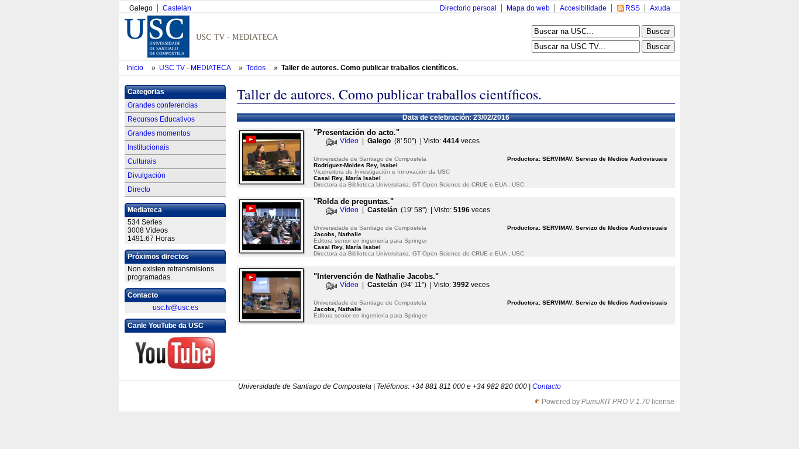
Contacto (546, 386)
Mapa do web (528, 8)
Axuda (660, 8)
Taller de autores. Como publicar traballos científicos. (369, 68)
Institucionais (148, 147)
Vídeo (349, 141)
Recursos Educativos (161, 119)
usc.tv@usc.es (175, 307)
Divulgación (147, 175)
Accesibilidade (583, 8)
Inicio (135, 68)
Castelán (177, 8)
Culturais (142, 161)
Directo (139, 189)
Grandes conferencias (163, 105)
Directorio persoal (468, 8)
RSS (632, 8)
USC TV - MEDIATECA (195, 68)
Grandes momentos (159, 133)
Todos (256, 68)
